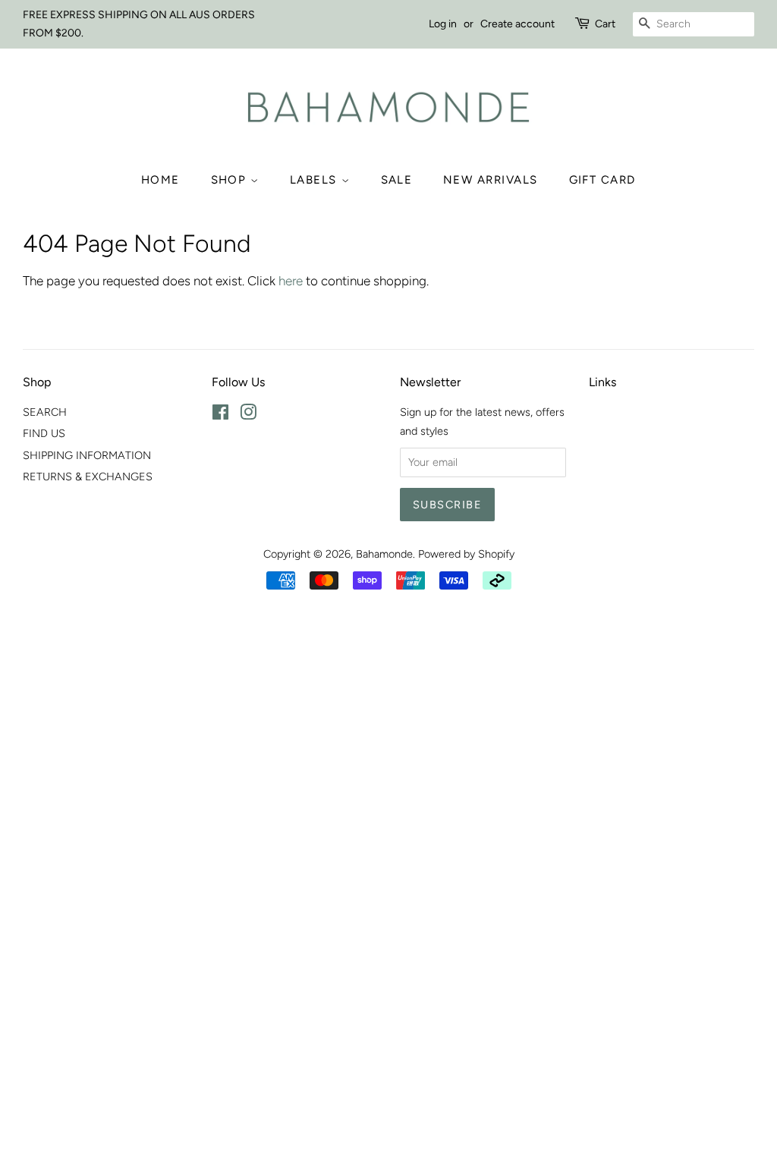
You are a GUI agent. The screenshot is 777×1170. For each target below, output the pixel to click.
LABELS (315, 180)
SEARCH (45, 412)
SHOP (231, 180)
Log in (443, 23)
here (290, 280)
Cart (605, 23)
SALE (397, 180)
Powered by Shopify (466, 554)
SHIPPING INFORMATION (87, 455)
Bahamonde (384, 554)
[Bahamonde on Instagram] (248, 415)
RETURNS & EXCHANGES (88, 476)
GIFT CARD (603, 180)
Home (160, 180)
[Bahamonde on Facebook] (220, 415)
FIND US (44, 433)
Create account (517, 23)
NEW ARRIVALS (490, 180)
